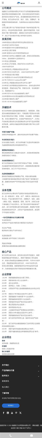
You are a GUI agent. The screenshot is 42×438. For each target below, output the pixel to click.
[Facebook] (3, 413)
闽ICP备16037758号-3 (23, 428)
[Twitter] (20, 413)
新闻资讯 (5, 381)
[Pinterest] (16, 413)
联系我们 (10, 405)
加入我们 (5, 387)
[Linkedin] (7, 413)
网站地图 (36, 425)
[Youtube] (12, 413)
